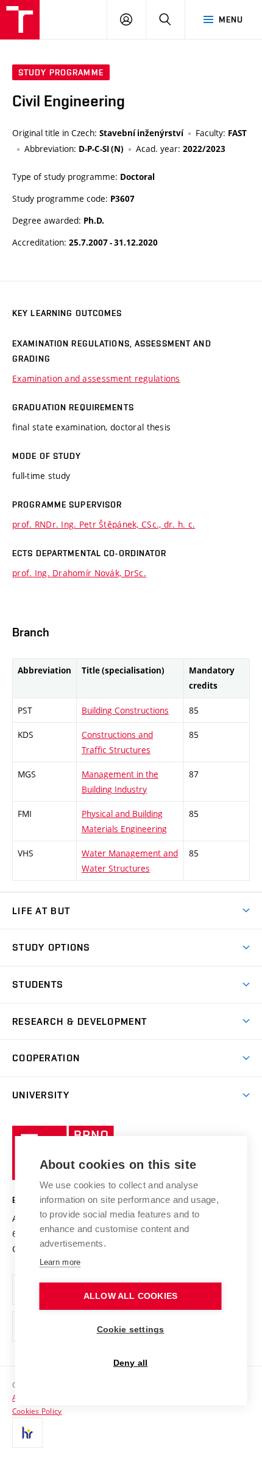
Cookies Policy (37, 1411)
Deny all (130, 1363)
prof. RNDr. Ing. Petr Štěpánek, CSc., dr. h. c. (103, 524)
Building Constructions (125, 710)
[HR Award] (27, 1432)
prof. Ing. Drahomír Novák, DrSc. (79, 573)
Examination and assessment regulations (96, 378)
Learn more (60, 1262)
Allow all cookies (130, 1296)
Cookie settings (131, 1329)
